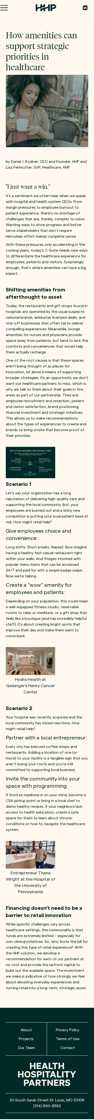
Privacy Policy (67, 1030)
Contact (67, 1047)
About (26, 1030)
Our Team (26, 1047)
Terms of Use (67, 1038)
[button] (4, 8)
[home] (47, 7)
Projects (26, 1038)
